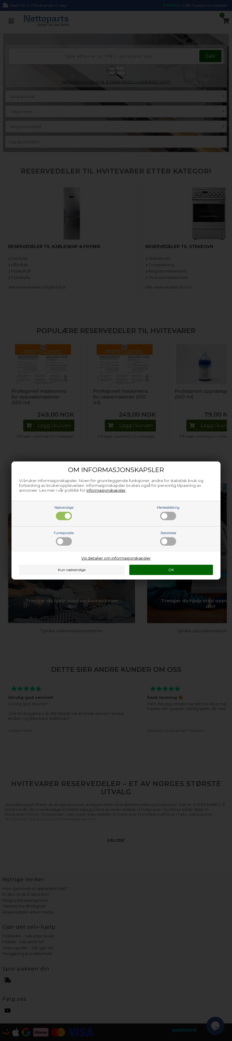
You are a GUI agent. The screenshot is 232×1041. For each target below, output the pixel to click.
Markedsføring (168, 508)
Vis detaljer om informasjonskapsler (116, 558)
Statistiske (168, 533)
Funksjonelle (64, 533)
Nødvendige (63, 508)
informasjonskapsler (106, 490)
